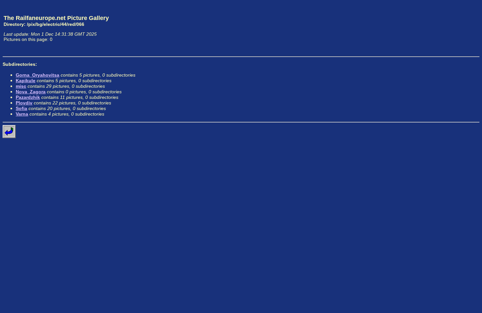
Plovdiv (24, 102)
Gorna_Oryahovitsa (37, 75)
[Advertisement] (448, 28)
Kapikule (25, 80)
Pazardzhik (28, 97)
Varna (22, 114)
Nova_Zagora (31, 91)
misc (21, 86)
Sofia (21, 108)
